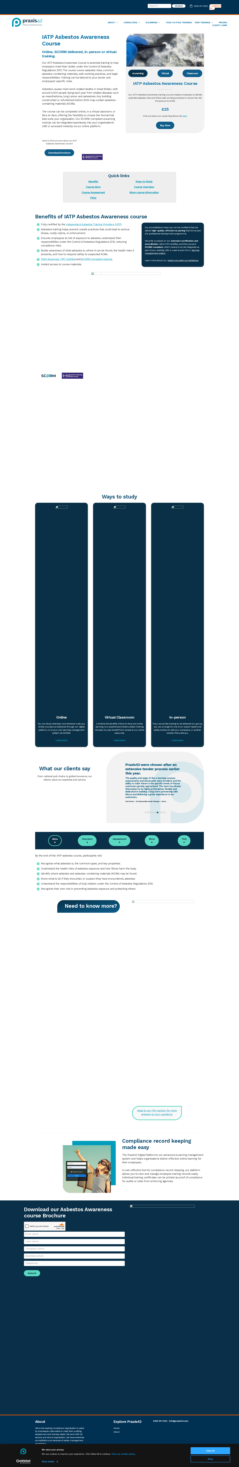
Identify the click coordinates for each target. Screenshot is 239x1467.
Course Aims (93, 187)
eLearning (151, 22)
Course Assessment (93, 192)
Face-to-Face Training (179, 22)
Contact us (215, 7)
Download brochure (59, 152)
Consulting (130, 22)
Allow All (210, 1451)
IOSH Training (202, 22)
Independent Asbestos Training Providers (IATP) (94, 224)
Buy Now (165, 125)
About (111, 22)
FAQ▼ (184, 840)
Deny (210, 1459)
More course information (144, 192)
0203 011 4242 (201, 6)
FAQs (93, 197)
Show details (48, 1461)
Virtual (165, 73)
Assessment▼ (119, 840)
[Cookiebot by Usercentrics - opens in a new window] (23, 1462)
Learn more (61, 740)
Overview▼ (87, 840)
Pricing (223, 22)
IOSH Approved (50, 259)
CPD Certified (68, 259)
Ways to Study (144, 181)
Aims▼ (55, 840)
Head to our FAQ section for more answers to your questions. (157, 1112)
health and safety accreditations (182, 260)
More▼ (152, 840)
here (184, 116)
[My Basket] (192, 6)
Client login (219, 25)
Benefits (93, 181)
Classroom (192, 73)
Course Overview (144, 187)
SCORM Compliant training (96, 259)
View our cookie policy (123, 1454)
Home (116, 1428)
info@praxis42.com (178, 1421)
